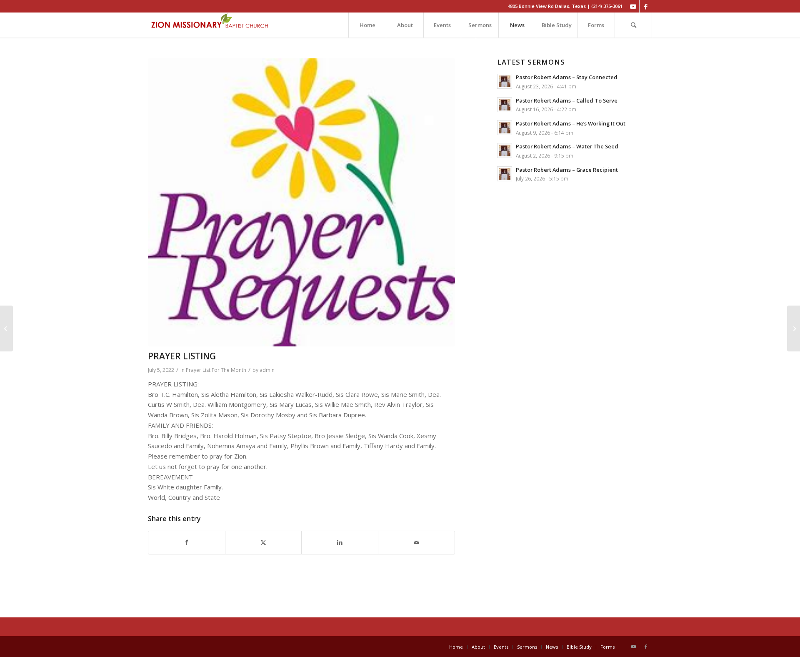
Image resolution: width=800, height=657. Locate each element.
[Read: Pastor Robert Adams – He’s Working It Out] (504, 127)
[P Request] (301, 202)
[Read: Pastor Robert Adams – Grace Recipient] (504, 173)
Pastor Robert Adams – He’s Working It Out (570, 123)
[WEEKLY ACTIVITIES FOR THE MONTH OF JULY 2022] (793, 328)
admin (267, 370)
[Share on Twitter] (263, 542)
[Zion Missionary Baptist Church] (210, 25)
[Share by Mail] (416, 542)
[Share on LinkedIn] (340, 542)
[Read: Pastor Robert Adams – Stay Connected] (504, 81)
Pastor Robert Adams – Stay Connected (567, 77)
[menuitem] (367, 25)
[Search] (633, 25)
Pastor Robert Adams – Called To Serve (567, 100)
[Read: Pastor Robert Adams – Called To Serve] (504, 104)
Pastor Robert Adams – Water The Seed (567, 146)
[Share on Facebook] (186, 542)
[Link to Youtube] (633, 6)
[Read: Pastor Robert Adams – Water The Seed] (504, 150)
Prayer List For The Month (216, 370)
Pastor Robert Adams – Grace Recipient (567, 169)
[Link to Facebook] (646, 6)
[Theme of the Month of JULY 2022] (6, 328)
